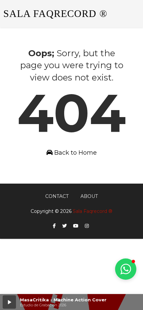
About (89, 196)
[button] (9, 302)
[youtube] (76, 226)
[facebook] (54, 226)
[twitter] (65, 226)
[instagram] (86, 226)
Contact (57, 196)
